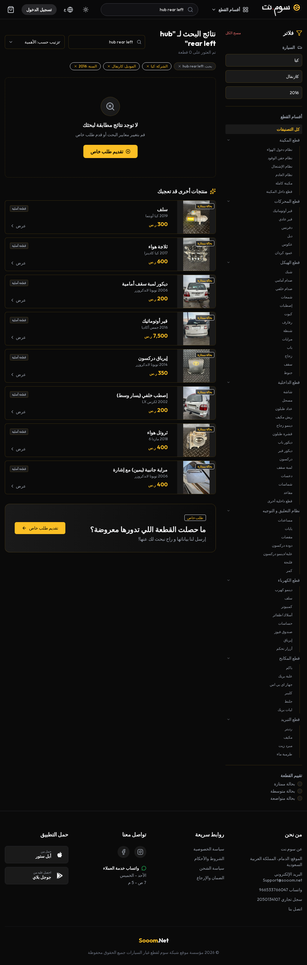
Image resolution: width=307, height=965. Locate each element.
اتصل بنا (295, 909)
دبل (289, 236)
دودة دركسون (282, 545)
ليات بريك (285, 709)
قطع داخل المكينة (279, 191)
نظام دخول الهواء (279, 149)
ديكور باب (285, 442)
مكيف (288, 737)
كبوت (288, 314)
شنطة (287, 330)
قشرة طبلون (282, 434)
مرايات (287, 339)
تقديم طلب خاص (107, 151)
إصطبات (286, 305)
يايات (288, 528)
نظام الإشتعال (281, 166)
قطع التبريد (290, 719)
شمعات (286, 297)
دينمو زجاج (284, 425)
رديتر (288, 729)
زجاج (288, 356)
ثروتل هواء (157, 432)
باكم (289, 667)
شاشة (287, 392)
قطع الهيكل (290, 262)
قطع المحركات (287, 201)
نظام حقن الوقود (280, 158)
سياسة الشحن (211, 868)
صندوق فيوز (283, 631)
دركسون (285, 459)
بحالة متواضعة (282, 798)
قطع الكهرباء (289, 580)
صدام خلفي (284, 288)
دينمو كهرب (283, 589)
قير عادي (285, 219)
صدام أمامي (283, 280)
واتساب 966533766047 (280, 889)
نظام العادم (284, 174)
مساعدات (285, 520)
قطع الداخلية (289, 382)
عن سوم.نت (291, 849)
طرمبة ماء (284, 754)
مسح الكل (233, 33)
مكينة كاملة (284, 183)
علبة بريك (285, 676)
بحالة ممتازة (284, 784)
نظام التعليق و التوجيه (281, 510)
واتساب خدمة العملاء (121, 868)
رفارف (287, 322)
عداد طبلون (283, 408)
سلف (288, 598)
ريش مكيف (284, 417)
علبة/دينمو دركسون (277, 553)
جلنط (288, 701)
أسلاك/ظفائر (282, 615)
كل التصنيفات (288, 129)
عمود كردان (283, 252)
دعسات (286, 476)
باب (289, 347)
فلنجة (288, 562)
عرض (21, 226)
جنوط (288, 372)
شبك (288, 272)
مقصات (286, 537)
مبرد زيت (285, 745)
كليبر (288, 693)
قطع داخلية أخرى (279, 501)
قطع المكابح (289, 658)
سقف (288, 364)
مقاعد (288, 492)
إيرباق (288, 640)
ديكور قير (285, 450)
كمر (289, 570)
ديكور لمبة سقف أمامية (145, 284)
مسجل (287, 400)
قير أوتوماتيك (282, 210)
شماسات (285, 484)
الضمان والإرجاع (210, 877)
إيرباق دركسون (153, 358)
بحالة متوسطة (282, 791)
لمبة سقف (284, 467)
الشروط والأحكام (209, 858)
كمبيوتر (286, 606)
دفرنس (287, 227)
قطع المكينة (289, 140)
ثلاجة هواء (158, 246)
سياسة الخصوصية (208, 849)
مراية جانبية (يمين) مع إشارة (140, 470)
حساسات (285, 623)
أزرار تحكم (284, 648)
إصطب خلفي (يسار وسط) (142, 395)
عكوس (287, 244)
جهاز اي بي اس (281, 684)
